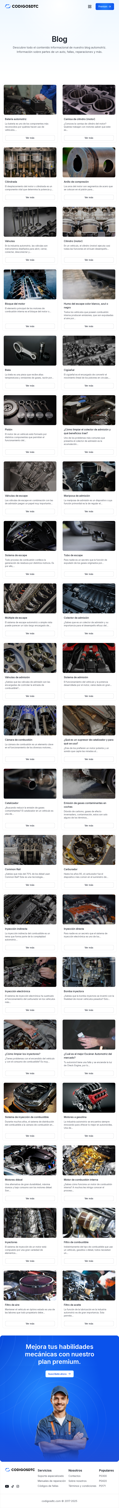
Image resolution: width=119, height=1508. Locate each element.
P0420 (103, 1480)
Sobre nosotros (77, 1480)
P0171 (102, 1485)
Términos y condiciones (82, 1485)
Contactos (74, 1475)
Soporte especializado (51, 1475)
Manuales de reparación (52, 1480)
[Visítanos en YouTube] (7, 1486)
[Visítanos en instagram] (17, 1486)
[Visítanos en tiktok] (12, 1486)
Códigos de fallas (48, 1485)
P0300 (103, 1475)
